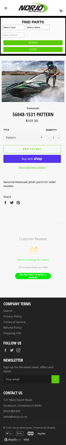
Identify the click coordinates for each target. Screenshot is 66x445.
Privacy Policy (12, 316)
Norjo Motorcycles (22, 427)
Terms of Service (14, 322)
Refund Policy (12, 327)
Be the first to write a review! (33, 276)
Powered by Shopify (44, 427)
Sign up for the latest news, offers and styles (28, 369)
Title (6, 129)
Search (7, 311)
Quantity (51, 130)
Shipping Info (12, 333)
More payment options (32, 167)
